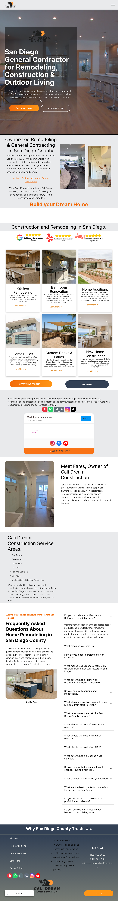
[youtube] (37, 876)
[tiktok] (73, 409)
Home (37, 178)
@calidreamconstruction (39, 417)
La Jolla (15, 567)
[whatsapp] (50, 409)
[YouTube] (65, 443)
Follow (85, 418)
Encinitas (16, 576)
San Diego (17, 555)
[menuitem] (24, 839)
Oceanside (17, 563)
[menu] (113, 5)
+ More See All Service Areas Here (28, 580)
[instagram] (67, 409)
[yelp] (44, 409)
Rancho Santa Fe (20, 572)
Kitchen (16, 178)
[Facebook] (59, 443)
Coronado (17, 559)
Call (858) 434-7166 (61, 451)
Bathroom (27, 178)
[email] (56, 409)
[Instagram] (52, 443)
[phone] (61, 409)
